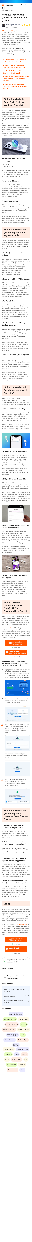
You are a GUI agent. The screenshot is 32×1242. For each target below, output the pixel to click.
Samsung (24, 1024)
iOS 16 (17, 1054)
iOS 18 (7, 1059)
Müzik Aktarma (12, 1070)
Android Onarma (23, 1030)
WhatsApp (8, 1054)
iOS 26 (15, 27)
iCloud (22, 1070)
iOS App (16, 1045)
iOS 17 (23, 1035)
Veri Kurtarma (11, 1065)
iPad (25, 1059)
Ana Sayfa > (5, 10)
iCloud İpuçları (16, 1059)
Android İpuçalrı (12, 1035)
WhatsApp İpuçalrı (10, 1019)
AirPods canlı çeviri (7, 31)
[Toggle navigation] (28, 5)
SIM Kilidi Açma (22, 1040)
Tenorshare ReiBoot (7, 628)
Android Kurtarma (23, 1049)
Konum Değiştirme (11, 1024)
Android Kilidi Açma (16, 1014)
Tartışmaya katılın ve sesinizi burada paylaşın (16, 977)
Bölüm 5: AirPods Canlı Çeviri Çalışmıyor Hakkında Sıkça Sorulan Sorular (15, 86)
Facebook (22, 1065)
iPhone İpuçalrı (24, 1019)
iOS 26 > (10, 10)
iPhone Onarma (9, 1040)
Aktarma (24, 1054)
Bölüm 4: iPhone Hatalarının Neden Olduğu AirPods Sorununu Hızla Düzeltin (16, 78)
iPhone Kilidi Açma (9, 1030)
